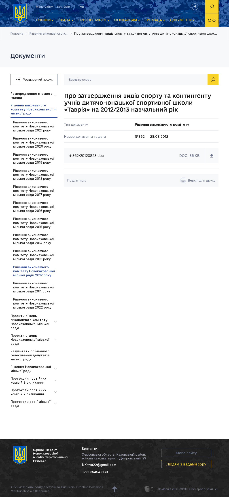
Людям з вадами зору (186, 464)
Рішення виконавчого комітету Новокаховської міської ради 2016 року (33, 207)
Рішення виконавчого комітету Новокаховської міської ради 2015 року (33, 223)
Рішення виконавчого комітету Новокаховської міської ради (31, 109)
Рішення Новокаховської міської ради (31, 369)
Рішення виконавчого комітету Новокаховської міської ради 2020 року (33, 142)
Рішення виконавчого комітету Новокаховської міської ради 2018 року (33, 174)
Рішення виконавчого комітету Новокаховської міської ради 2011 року (33, 287)
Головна (17, 33)
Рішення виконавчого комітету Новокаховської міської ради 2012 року (52, 33)
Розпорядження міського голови (32, 95)
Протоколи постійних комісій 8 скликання (28, 380)
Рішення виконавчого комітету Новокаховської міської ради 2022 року (33, 303)
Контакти (63, 6)
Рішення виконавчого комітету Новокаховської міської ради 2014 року (33, 239)
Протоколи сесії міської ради (30, 404)
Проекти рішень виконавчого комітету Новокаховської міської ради (30, 322)
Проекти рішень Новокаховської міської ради (30, 339)
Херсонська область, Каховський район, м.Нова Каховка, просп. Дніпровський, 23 (114, 456)
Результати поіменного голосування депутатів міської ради (30, 355)
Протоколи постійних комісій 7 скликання (28, 392)
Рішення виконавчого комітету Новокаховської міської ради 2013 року (33, 255)
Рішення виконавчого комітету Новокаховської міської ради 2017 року (33, 191)
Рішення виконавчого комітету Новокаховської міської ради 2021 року (33, 126)
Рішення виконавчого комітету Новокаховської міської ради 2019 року (33, 158)
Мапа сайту (44, 6)
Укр (81, 6)
